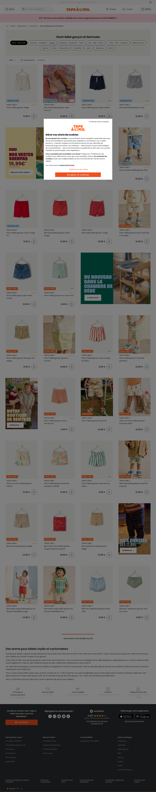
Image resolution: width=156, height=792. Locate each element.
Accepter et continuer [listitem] (78, 174)
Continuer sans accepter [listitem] (99, 121)
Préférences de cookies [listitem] (78, 169)
